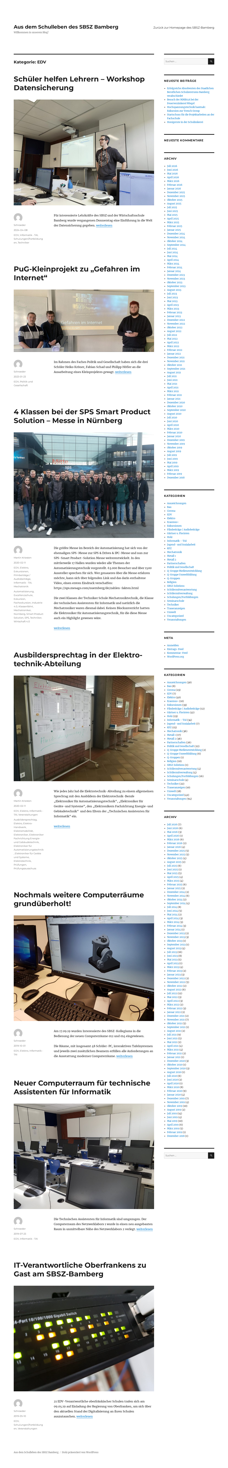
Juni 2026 (172, 169)
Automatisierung (24, 591)
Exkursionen (21, 571)
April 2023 (173, 305)
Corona (171, 510)
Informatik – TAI (177, 540)
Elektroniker (21, 834)
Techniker (23, 242)
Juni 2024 (172, 252)
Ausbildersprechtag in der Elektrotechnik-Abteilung (78, 659)
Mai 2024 (172, 256)
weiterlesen (104, 225)
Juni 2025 (172, 211)
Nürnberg (19, 613)
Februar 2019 (174, 473)
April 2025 (173, 218)
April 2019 (173, 466)
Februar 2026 (174, 184)
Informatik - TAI (29, 235)
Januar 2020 (174, 436)
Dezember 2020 (176, 402)
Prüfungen (20, 864)
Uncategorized (175, 615)
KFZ (169, 548)
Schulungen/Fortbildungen (182, 597)
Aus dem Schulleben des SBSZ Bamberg (66, 27)
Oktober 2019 (174, 447)
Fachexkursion (22, 602)
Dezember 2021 (176, 357)
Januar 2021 (173, 398)
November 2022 (176, 323)
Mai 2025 (172, 214)
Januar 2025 (174, 229)
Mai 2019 (172, 462)
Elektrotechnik (22, 860)
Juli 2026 (172, 166)
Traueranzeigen (176, 608)
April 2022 (173, 342)
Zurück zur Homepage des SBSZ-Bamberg (183, 27)
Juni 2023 (172, 297)
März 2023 (173, 308)
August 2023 (174, 289)
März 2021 (173, 391)
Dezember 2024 (176, 233)
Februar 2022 (174, 350)
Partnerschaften (176, 563)
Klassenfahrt (26, 606)
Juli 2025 (172, 207)
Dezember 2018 (176, 477)
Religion (172, 582)
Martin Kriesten (23, 557)
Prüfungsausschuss (25, 868)
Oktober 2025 (174, 199)
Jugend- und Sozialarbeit (181, 544)
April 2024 (173, 259)
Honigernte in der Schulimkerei (185, 122)
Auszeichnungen (176, 503)
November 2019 (176, 443)
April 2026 (173, 177)
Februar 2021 (174, 395)
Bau (169, 507)
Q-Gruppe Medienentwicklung (184, 570)
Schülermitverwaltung (180, 593)
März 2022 (173, 346)
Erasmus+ (173, 522)
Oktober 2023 (174, 282)
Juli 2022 (172, 335)
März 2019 (173, 470)
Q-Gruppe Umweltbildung (182, 574)
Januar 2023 (174, 316)
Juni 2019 (172, 458)
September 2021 (176, 368)
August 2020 (174, 413)
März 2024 (173, 263)
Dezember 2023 (176, 274)
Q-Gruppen (173, 578)
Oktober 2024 (174, 241)
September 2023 (176, 286)
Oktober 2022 (174, 327)
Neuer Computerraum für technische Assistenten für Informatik (82, 1087)
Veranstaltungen (28, 814)
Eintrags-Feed (175, 649)
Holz (169, 537)
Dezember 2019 (176, 440)
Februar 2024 (174, 267)
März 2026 (173, 181)
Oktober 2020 (174, 406)
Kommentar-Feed (177, 652)
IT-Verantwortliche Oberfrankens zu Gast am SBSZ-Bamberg (80, 1269)
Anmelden (173, 645)
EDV (16, 235)
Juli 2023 (172, 293)
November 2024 (176, 237)
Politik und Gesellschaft (180, 567)
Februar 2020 (174, 432)
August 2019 (174, 451)
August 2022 (174, 331)
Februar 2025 (174, 226)
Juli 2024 (172, 248)
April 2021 (172, 387)
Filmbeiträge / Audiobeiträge (183, 529)
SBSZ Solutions (176, 585)
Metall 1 (171, 555)
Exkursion (19, 598)
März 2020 (173, 428)
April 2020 (173, 425)
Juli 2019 (172, 455)
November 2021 (176, 361)
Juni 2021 (172, 380)
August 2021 (174, 372)
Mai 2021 (172, 383)
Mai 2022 (172, 338)
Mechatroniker (22, 610)
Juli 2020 (172, 417)
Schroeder (20, 225)
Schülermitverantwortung (182, 589)
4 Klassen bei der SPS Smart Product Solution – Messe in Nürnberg (82, 416)
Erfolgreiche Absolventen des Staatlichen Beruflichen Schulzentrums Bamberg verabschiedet (190, 92)
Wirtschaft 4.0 (22, 621)
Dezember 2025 (176, 192)
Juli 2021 (172, 376)
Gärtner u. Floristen (178, 533)
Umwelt (171, 612)
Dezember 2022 (176, 320)
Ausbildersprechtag (25, 819)
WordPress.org (175, 656)
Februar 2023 (174, 312)
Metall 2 (171, 559)
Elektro (24, 567)
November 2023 (176, 278)
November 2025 (176, 196)
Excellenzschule (23, 595)
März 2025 (173, 222)
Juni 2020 (172, 421)
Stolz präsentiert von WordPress (80, 1452)
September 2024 (176, 244)
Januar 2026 (174, 188)
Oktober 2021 (174, 365)
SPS (27, 617)
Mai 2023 (172, 301)
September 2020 (176, 410)
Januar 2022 (174, 353)
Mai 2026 (172, 173)
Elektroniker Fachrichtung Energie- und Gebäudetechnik (29, 838)
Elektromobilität (23, 830)
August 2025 (174, 203)
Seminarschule (175, 600)
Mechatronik (21, 586)
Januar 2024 (174, 271)
